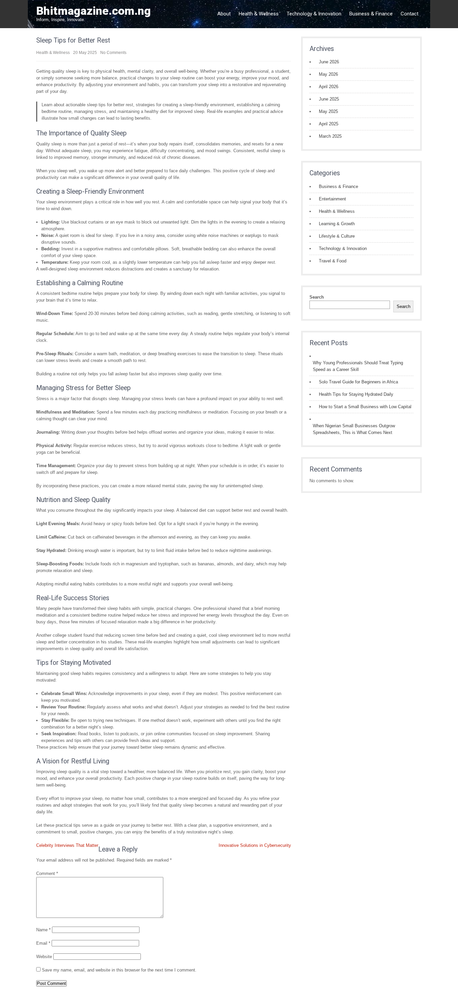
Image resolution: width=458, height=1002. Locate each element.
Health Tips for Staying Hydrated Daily (356, 394)
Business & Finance (371, 14)
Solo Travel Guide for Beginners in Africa (358, 381)
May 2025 (328, 111)
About (224, 14)
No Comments (113, 52)
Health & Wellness (259, 14)
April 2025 (328, 123)
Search (316, 297)
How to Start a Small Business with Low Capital (365, 406)
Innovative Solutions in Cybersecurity (255, 845)
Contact (409, 14)
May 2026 (328, 74)
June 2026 (329, 61)
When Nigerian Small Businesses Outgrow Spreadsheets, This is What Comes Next (354, 429)
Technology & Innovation (314, 14)
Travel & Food (332, 260)
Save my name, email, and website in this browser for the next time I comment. (119, 970)
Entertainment (332, 198)
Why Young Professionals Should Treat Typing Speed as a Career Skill (358, 366)
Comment (47, 873)
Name (43, 929)
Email (43, 943)
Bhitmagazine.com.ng (93, 10)
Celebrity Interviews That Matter (67, 845)
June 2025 (329, 99)
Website (44, 956)
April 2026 (328, 86)
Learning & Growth (337, 223)
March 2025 (330, 136)
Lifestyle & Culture (337, 236)
